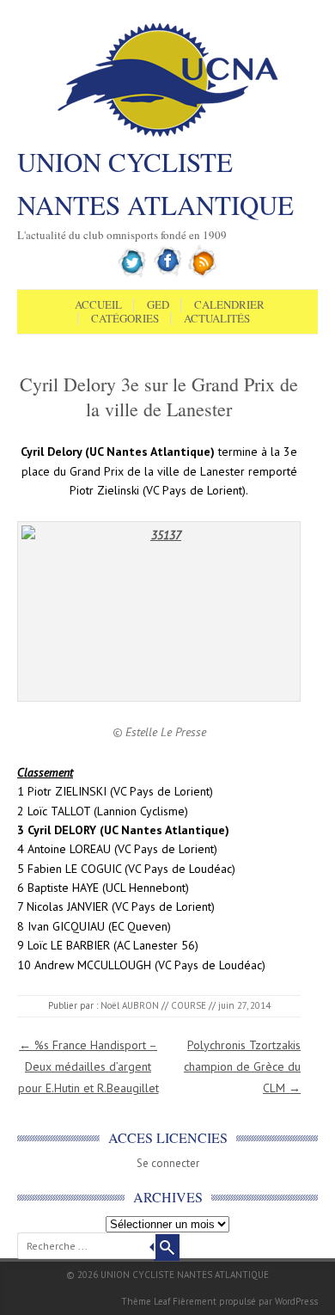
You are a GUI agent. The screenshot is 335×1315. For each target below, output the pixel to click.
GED (158, 305)
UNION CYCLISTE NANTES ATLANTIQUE (155, 183)
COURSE (188, 1005)
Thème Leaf (145, 1301)
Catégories (125, 319)
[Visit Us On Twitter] (132, 274)
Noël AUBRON (129, 1005)
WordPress (296, 1301)
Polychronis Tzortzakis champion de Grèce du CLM (242, 1066)
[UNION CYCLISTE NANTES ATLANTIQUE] (168, 135)
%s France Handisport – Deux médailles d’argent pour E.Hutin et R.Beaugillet (88, 1066)
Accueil (98, 305)
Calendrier (229, 305)
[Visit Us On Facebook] (168, 274)
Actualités (217, 319)
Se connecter (168, 1163)
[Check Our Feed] (203, 274)
